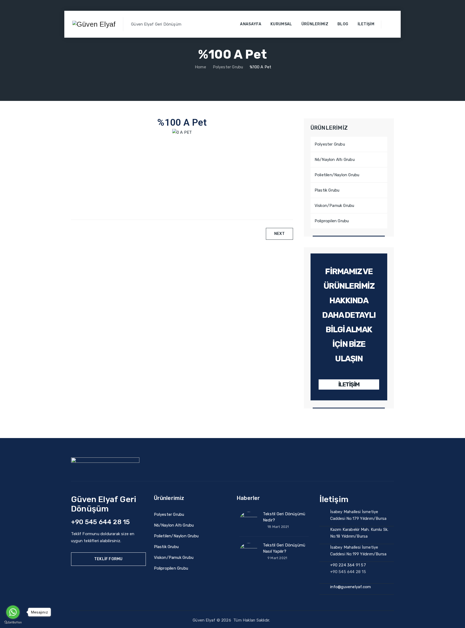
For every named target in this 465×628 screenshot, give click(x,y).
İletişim (366, 24)
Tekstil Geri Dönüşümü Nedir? (284, 517)
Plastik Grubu (327, 190)
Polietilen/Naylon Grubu (337, 174)
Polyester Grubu (330, 144)
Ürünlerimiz (314, 24)
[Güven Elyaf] (93, 24)
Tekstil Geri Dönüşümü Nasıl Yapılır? (284, 548)
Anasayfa (250, 24)
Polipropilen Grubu (332, 220)
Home (200, 67)
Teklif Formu (108, 559)
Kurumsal (281, 24)
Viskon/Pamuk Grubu (334, 205)
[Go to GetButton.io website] (13, 622)
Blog (342, 24)
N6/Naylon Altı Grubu (335, 159)
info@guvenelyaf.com (350, 586)
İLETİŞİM (349, 384)
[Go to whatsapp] (13, 612)
